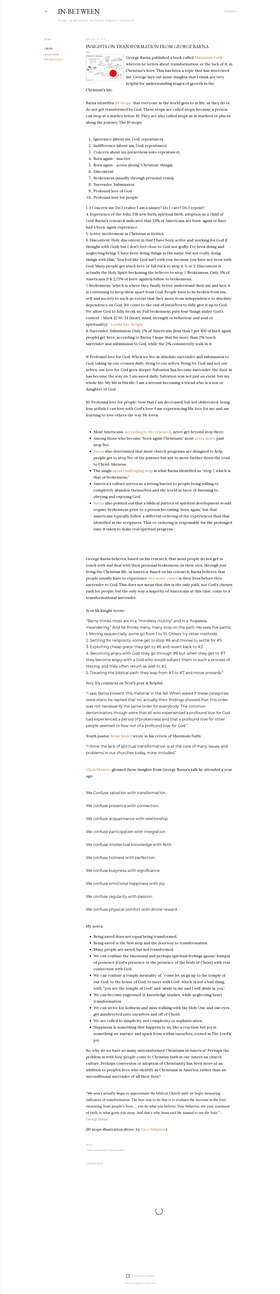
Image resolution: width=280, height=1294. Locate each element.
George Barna (96, 1119)
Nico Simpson (153, 1129)
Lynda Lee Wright (127, 324)
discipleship (51, 54)
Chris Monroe (98, 769)
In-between (79, 11)
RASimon (150, 1283)
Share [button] (48, 39)
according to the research (148, 431)
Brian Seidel (121, 736)
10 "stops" (123, 102)
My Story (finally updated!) (112, 20)
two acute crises (163, 578)
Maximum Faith (208, 57)
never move (205, 438)
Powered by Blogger (143, 1275)
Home (62, 20)
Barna (99, 451)
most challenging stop (133, 470)
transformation (54, 59)
